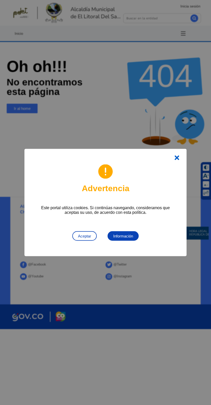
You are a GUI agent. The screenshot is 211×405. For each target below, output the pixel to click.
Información (123, 236)
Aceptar (84, 236)
